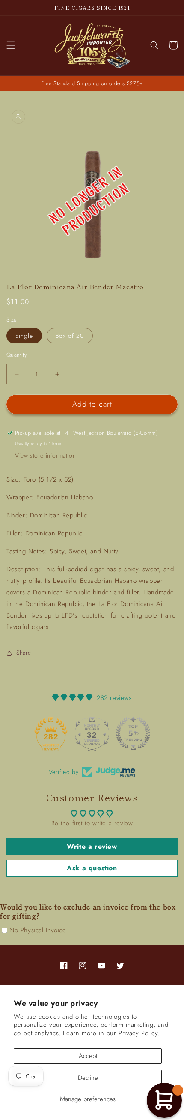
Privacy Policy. (139, 1033)
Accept (88, 1056)
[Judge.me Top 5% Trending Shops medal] (133, 733)
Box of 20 (70, 335)
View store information (45, 455)
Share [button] (23, 652)
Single (24, 335)
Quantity (16, 355)
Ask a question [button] (92, 868)
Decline (88, 1077)
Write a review (92, 846)
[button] (10, 45)
